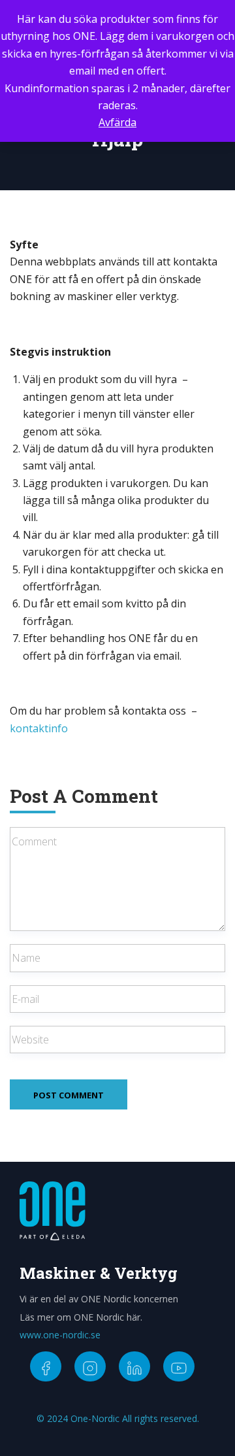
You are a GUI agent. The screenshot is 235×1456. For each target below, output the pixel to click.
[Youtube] (179, 1366)
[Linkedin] (134, 1366)
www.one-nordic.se (60, 1335)
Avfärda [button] (117, 122)
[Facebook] (45, 1366)
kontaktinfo (39, 728)
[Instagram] (90, 1366)
